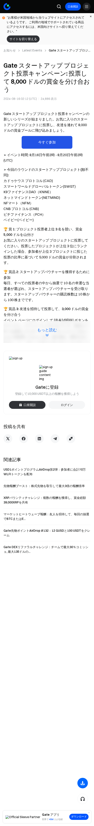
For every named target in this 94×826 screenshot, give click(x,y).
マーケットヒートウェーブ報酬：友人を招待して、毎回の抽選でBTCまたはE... (46, 516)
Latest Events (32, 50)
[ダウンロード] (82, 783)
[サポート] (82, 799)
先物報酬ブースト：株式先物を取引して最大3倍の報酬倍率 (44, 486)
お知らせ (9, 50)
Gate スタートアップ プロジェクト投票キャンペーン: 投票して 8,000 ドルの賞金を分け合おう (69, 50)
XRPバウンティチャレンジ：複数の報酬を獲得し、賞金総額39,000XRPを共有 (44, 500)
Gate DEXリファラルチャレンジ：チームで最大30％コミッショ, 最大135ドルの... (45, 549)
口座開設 (73, 6)
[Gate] (6, 6)
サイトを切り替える (23, 39)
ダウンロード (79, 816)
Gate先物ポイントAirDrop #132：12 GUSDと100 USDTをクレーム (46, 533)
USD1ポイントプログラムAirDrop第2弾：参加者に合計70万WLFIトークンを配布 (44, 472)
